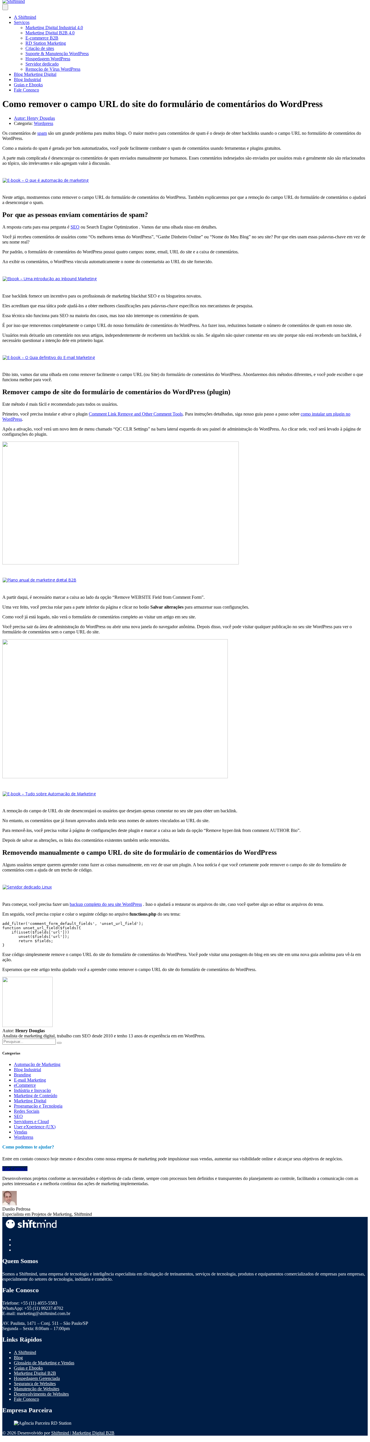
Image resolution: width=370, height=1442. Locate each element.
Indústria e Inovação (32, 1090)
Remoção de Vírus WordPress (52, 69)
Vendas (20, 1131)
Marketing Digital (30, 1100)
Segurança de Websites (35, 1383)
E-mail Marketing (30, 1080)
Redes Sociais (26, 1111)
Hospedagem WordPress (47, 58)
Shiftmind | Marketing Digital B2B (82, 1432)
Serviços (21, 22)
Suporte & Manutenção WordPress (57, 53)
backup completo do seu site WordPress (106, 904)
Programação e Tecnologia (38, 1106)
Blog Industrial (27, 79)
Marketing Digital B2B (35, 1373)
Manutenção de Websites (36, 1388)
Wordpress (43, 123)
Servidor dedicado (42, 63)
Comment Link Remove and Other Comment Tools (136, 414)
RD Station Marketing (45, 43)
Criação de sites (39, 48)
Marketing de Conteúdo (35, 1095)
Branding (22, 1074)
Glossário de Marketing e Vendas (44, 1362)
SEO (75, 227)
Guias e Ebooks (28, 84)
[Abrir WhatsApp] (355, 1427)
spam (42, 133)
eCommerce (25, 1085)
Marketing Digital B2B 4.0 (50, 32)
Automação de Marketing (37, 1064)
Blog (18, 1357)
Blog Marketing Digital (35, 74)
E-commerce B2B (41, 37)
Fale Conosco (26, 89)
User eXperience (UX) (35, 1126)
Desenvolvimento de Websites (41, 1393)
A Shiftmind (25, 17)
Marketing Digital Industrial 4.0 (54, 27)
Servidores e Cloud (31, 1121)
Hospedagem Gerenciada (37, 1378)
